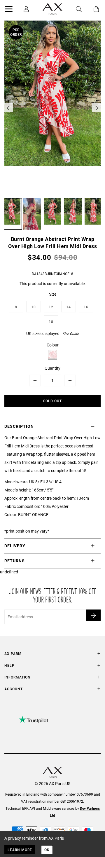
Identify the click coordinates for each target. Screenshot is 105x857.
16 (86, 306)
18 (51, 321)
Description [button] (19, 426)
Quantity (52, 368)
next (96, 107)
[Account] (26, 9)
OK (47, 849)
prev (8, 107)
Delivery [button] (14, 545)
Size (52, 294)
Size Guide (70, 333)
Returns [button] (14, 560)
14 (68, 306)
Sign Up (93, 615)
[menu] (9, 10)
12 (51, 306)
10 (33, 306)
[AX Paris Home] (52, 9)
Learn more (20, 849)
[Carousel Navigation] (52, 107)
